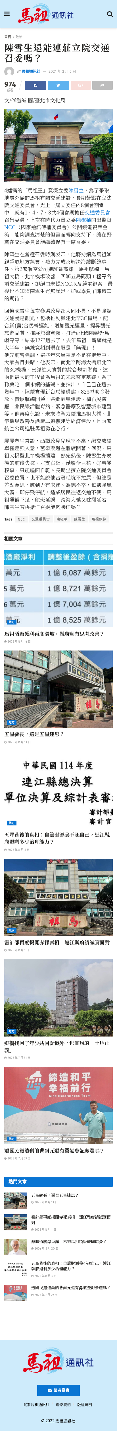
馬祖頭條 (99, 519)
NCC (10, 227)
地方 (12, 622)
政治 (19, 37)
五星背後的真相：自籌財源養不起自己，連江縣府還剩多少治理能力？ (56, 838)
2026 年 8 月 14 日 (19, 641)
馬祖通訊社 (31, 71)
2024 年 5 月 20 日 (46, 1248)
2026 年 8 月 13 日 (19, 742)
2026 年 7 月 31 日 (18, 1058)
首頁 (7, 37)
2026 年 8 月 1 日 (18, 950)
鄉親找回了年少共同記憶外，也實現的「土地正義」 (56, 1046)
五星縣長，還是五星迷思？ (34, 734)
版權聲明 (84, 1404)
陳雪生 (76, 190)
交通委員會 (97, 212)
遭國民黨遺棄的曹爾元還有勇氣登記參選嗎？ (54, 1150)
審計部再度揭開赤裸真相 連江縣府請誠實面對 (56, 942)
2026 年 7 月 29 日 (18, 1158)
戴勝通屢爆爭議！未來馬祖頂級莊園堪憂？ (69, 1241)
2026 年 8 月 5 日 (18, 850)
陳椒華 (83, 219)
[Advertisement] (58, 1322)
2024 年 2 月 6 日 (62, 71)
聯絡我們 (63, 1404)
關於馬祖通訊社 (36, 1404)
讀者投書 (61, 1390)
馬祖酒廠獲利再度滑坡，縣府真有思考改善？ (54, 633)
